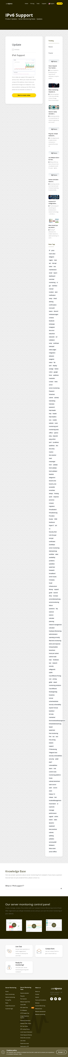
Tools (38, 3)
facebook (51, 321)
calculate (51, 618)
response (56, 497)
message (51, 810)
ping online (52, 439)
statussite (51, 337)
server (51, 385)
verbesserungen (53, 314)
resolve (51, 452)
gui (50, 285)
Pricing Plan (8, 1000)
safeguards (52, 669)
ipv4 (50, 442)
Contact (37, 994)
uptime (56, 433)
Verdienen (56, 660)
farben (56, 369)
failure (51, 605)
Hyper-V (51, 525)
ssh (56, 525)
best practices (53, 829)
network (54, 663)
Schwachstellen (53, 647)
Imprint (37, 997)
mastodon (52, 378)
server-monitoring (54, 388)
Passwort (51, 391)
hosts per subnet (54, 653)
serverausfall (52, 842)
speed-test (52, 730)
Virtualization (53, 509)
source (55, 787)
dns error (51, 330)
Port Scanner (23, 999)
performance (52, 813)
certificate (56, 343)
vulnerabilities (53, 765)
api (50, 263)
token (50, 266)
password (52, 407)
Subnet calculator (24, 993)
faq (57, 608)
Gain (50, 660)
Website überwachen (40, 1011)
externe (51, 615)
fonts (50, 375)
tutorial (55, 592)
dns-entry (51, 449)
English (52, 3)
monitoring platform (55, 775)
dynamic (51, 823)
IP (49, 250)
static (55, 819)
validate (55, 465)
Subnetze (51, 404)
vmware (51, 503)
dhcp (50, 596)
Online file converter (25, 1037)
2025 (50, 791)
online (56, 816)
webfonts (56, 375)
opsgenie (51, 359)
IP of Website (23, 1010)
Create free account (10, 1006)
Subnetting (52, 401)
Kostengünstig (53, 692)
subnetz (56, 397)
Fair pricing (52, 740)
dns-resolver (52, 455)
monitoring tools (54, 429)
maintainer (52, 717)
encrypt (51, 538)
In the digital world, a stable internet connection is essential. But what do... (54, 142)
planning (51, 621)
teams (50, 311)
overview (51, 279)
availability (52, 557)
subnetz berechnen (54, 781)
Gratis (50, 778)
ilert (55, 797)
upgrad (51, 816)
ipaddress (52, 445)
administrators (53, 634)
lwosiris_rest (52, 484)
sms (50, 420)
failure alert (52, 848)
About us (37, 991)
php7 (50, 762)
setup (50, 298)
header (55, 413)
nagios (51, 260)
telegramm (52, 477)
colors (50, 372)
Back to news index (24, 95)
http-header (52, 410)
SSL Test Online (24, 1026)
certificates (52, 541)
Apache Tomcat (53, 708)
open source (52, 784)
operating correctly (54, 637)
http (50, 413)
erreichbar (52, 490)
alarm (50, 768)
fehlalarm (51, 845)
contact (51, 381)
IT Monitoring (53, 749)
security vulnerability (55, 704)
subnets (51, 832)
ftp (54, 362)
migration (52, 506)
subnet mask (52, 656)
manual (51, 289)
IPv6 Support (18, 55)
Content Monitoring (40, 1006)
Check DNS (23, 1004)
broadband (52, 573)
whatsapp (52, 324)
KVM (55, 519)
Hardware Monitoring (55, 631)
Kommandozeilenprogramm (57, 720)
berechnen (52, 650)
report (55, 273)
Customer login (9, 1008)
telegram (51, 257)
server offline (53, 851)
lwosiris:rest (52, 480)
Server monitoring (9, 994)
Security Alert (53, 532)
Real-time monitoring (55, 640)
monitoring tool (53, 426)
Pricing (32, 3)
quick (50, 497)
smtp (50, 343)
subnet (51, 397)
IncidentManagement (55, 800)
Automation (52, 804)
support (51, 746)
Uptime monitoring (10, 997)
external (51, 612)
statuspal (51, 346)
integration (52, 353)
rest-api (54, 263)
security (51, 666)
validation (52, 340)
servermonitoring (54, 602)
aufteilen (51, 839)
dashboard (52, 276)
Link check (22, 1040)
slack (50, 458)
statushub (52, 333)
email (50, 273)
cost (50, 679)
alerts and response (54, 644)
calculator (52, 628)
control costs (52, 772)
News (6, 1003)
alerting (51, 301)
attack (55, 682)
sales (56, 554)
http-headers (52, 417)
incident (51, 292)
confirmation (52, 305)
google (56, 372)
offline (51, 433)
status (50, 362)
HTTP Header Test (24, 1013)
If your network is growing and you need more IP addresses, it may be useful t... (54, 74)
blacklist (51, 474)
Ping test (22, 996)
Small (50, 583)
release (51, 797)
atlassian (51, 356)
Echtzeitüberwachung (55, 724)
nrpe (55, 260)
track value (52, 253)
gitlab (50, 682)
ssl (56, 337)
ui (57, 282)
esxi (57, 736)
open (50, 787)
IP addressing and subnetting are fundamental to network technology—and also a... (53, 210)
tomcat (51, 698)
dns (57, 445)
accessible (52, 487)
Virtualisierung (53, 512)
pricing (55, 679)
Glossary (37, 1003)
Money (51, 589)
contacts (51, 317)
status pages (52, 349)
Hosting (56, 493)
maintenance (52, 269)
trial (55, 768)
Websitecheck (38, 1008)
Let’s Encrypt (52, 535)
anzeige (51, 369)
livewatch (51, 570)
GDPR (50, 672)
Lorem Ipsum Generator (26, 1032)
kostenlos (51, 695)
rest (55, 266)
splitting (51, 835)
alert (56, 292)
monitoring (52, 282)
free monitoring (53, 733)
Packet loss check (24, 1043)
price (52, 250)
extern (51, 819)
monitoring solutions (55, 685)
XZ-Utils (51, 714)
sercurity (51, 759)
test (50, 663)
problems (51, 560)
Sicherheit (52, 394)
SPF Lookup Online (25, 1029)
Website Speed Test (25, 1002)
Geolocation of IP (24, 1046)
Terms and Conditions (40, 1000)
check (55, 298)
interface (54, 285)
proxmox (51, 500)
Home (26, 3)
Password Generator (25, 1020)
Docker (51, 519)
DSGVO (51, 743)
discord (56, 311)
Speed (50, 727)
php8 (56, 759)
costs (56, 423)
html (50, 465)
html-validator (53, 471)
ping (50, 436)
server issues (52, 576)
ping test (55, 436)
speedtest (51, 564)
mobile (55, 420)
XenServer (52, 522)
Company (51, 580)
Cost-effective (53, 688)
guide (50, 592)
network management (55, 624)
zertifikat (51, 554)
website (51, 423)
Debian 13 (52, 794)
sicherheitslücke (53, 701)
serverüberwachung (54, 599)
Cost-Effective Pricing (55, 676)
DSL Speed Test (24, 1007)
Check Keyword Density (26, 1035)
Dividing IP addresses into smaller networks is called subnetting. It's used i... (54, 234)
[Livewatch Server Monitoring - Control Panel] (14, 925)
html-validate (53, 468)
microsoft (51, 308)
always (51, 493)
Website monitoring (40, 1014)
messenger (52, 461)
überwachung (53, 551)
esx (53, 736)
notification (52, 295)
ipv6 (50, 365)
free (50, 736)
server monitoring (54, 548)
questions (52, 608)
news (55, 381)
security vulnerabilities (55, 755)
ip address (56, 442)
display (55, 365)
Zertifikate (52, 544)
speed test (52, 567)
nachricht (51, 807)
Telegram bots (53, 752)
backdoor (51, 711)
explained (52, 826)
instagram (52, 327)
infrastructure (53, 586)
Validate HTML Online (25, 1023)
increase (55, 596)
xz (49, 528)
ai (57, 804)
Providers (51, 516)
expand (56, 589)
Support (44, 3)
